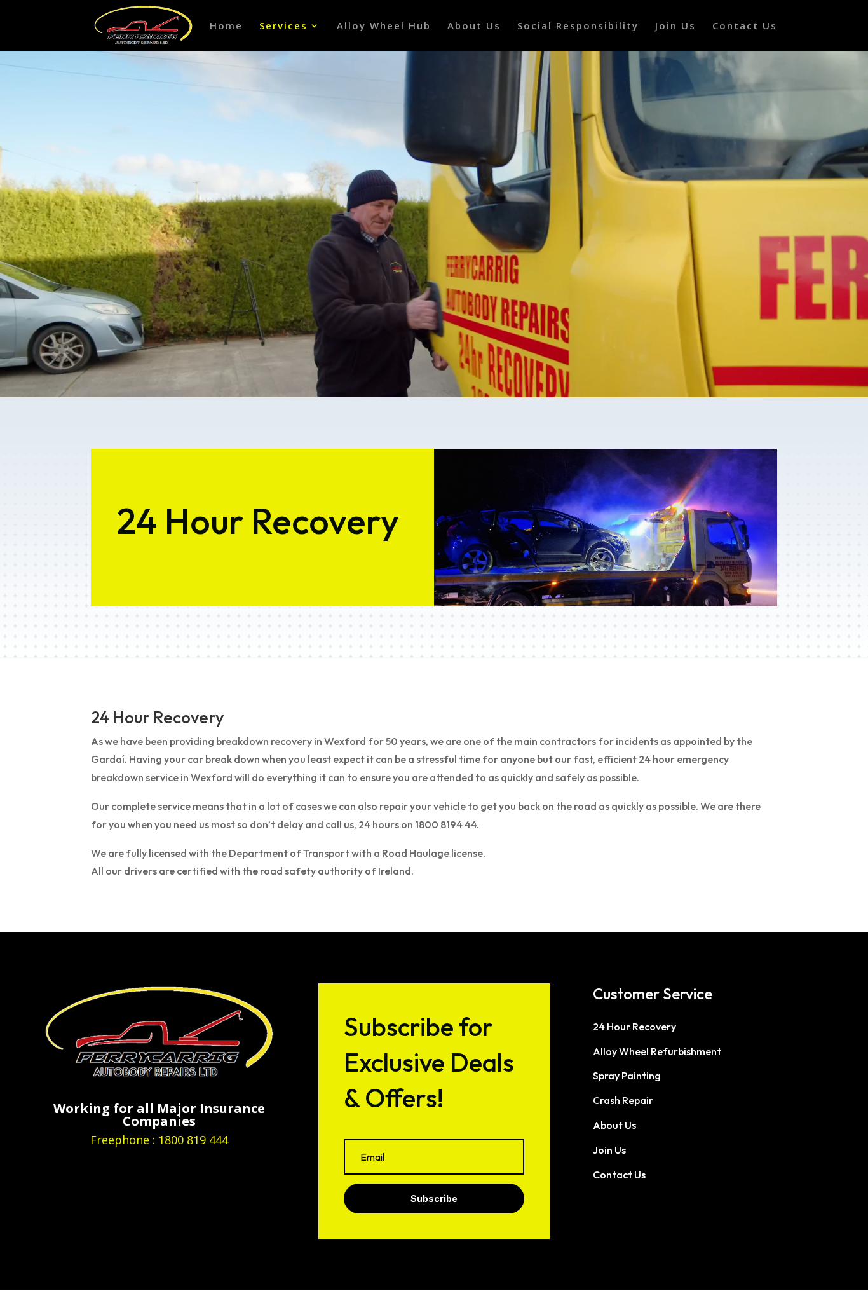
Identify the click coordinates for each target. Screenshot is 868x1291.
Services (283, 26)
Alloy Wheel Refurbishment (657, 1051)
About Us (474, 26)
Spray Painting (627, 1075)
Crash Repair (623, 1100)
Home (226, 26)
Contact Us (744, 26)
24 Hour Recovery (634, 1026)
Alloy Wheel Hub (384, 26)
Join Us (675, 26)
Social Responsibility (578, 26)
